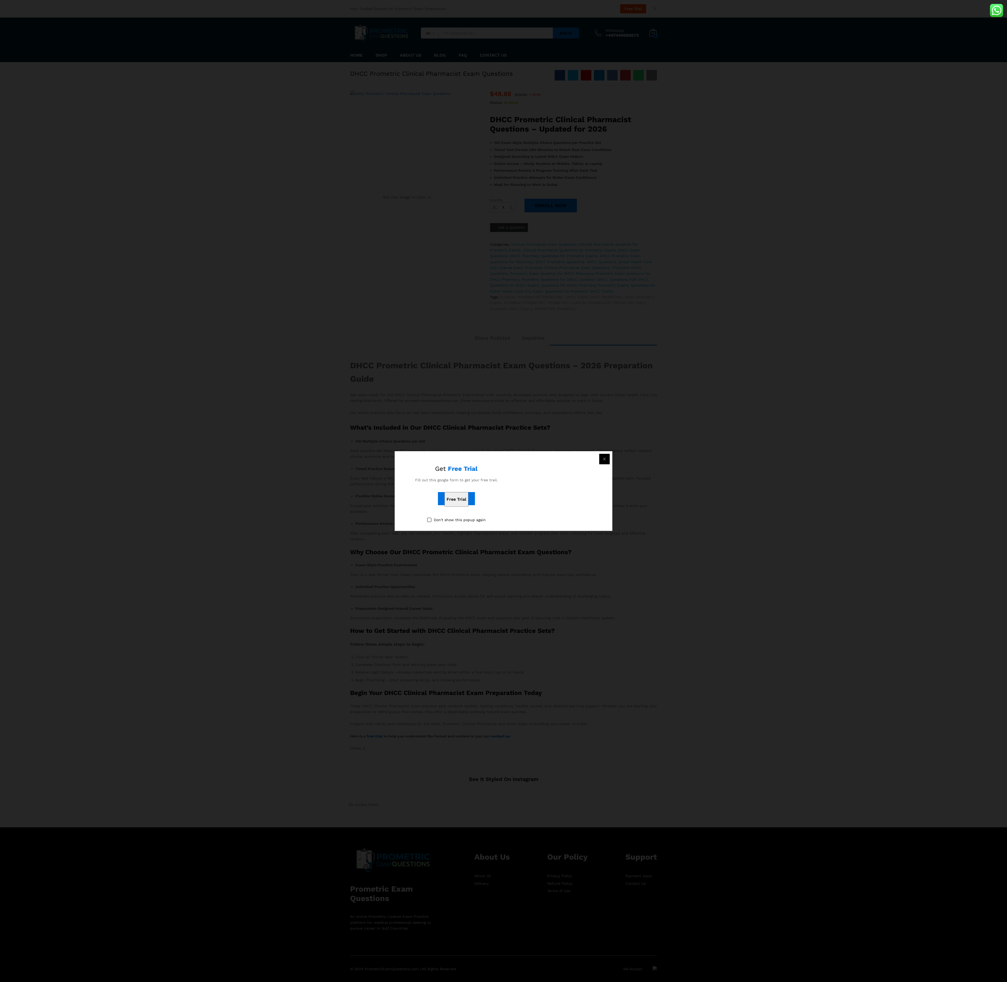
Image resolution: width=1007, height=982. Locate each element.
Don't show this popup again (460, 520)
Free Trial (456, 499)
